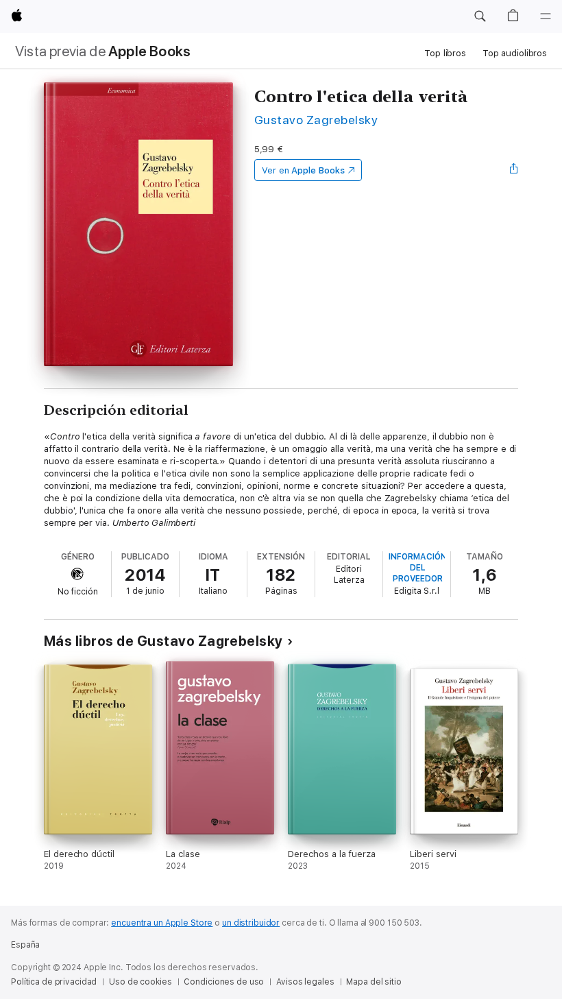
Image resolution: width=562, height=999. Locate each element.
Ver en (303, 170)
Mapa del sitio (373, 982)
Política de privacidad (54, 982)
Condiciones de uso (224, 982)
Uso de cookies (140, 982)
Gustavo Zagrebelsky (316, 119)
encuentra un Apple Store (161, 923)
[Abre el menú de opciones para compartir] (514, 170)
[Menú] (545, 16)
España (25, 945)
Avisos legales (305, 982)
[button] (479, 16)
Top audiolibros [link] (514, 53)
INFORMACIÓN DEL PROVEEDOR (418, 567)
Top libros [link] (445, 53)
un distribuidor (251, 923)
